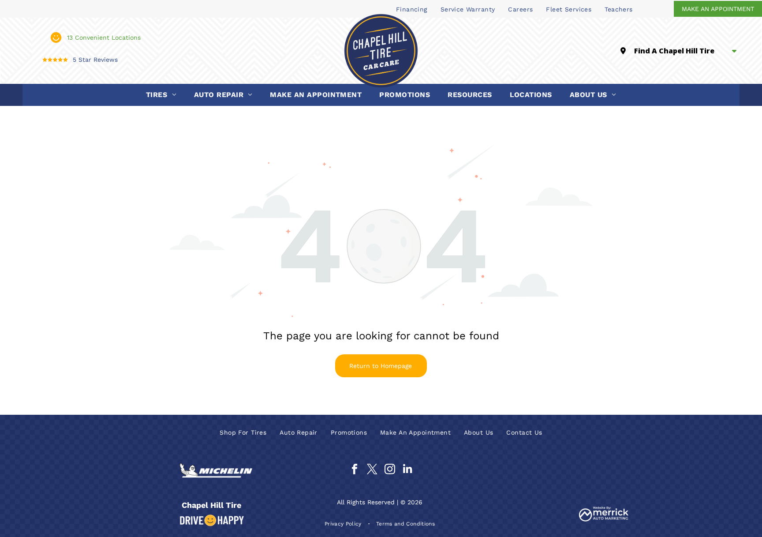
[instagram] (389, 470)
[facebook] (354, 470)
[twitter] (372, 470)
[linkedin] (407, 470)
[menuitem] (411, 9)
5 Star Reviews (95, 59)
